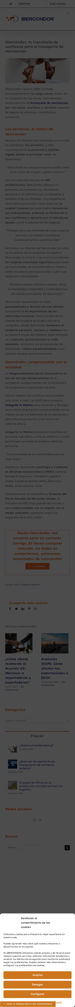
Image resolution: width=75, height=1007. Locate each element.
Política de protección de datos (31, 1002)
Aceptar (37, 975)
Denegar (37, 984)
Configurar (37, 994)
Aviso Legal (56, 1002)
